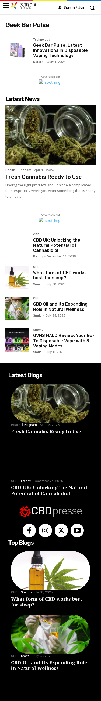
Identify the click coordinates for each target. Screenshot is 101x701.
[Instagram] (45, 530)
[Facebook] (29, 530)
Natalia (38, 62)
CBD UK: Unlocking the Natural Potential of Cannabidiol (56, 245)
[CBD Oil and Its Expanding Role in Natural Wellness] (17, 308)
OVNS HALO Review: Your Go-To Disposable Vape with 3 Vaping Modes (64, 340)
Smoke (38, 330)
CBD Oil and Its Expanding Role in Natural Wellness (60, 307)
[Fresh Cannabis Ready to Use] (50, 135)
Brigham (25, 170)
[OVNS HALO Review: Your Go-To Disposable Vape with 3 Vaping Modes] (17, 340)
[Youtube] (77, 530)
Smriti (37, 284)
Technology (41, 39)
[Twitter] (61, 530)
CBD (36, 234)
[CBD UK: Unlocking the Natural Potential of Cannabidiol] (17, 244)
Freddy (38, 256)
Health (10, 170)
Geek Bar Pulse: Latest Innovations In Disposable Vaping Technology (60, 50)
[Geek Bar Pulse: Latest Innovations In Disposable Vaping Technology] (17, 49)
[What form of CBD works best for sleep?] (17, 277)
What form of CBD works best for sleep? (59, 275)
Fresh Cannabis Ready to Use (43, 177)
